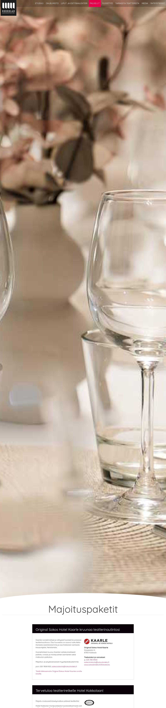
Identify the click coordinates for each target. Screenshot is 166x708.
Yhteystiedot (157, 3)
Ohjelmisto (52, 3)
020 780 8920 (91, 660)
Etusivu (39, 3)
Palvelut (95, 3)
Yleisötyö (107, 3)
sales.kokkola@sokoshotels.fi (64, 666)
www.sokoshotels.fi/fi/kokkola (97, 665)
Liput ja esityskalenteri (74, 3)
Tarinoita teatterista (127, 3)
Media (145, 3)
